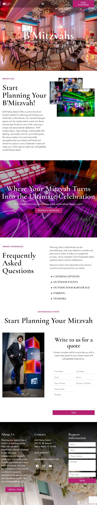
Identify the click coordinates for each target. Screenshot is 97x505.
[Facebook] (37, 466)
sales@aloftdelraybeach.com (47, 459)
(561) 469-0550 (41, 452)
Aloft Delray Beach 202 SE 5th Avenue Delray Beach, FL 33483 (45, 443)
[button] (43, 4)
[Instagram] (44, 466)
